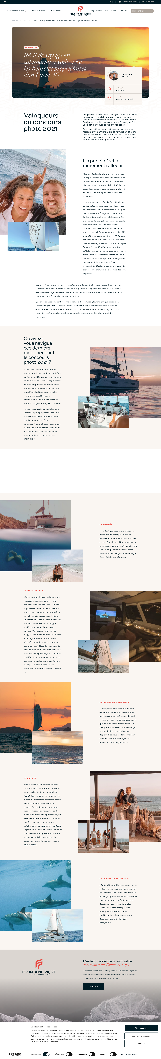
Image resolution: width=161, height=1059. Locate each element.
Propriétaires (148, 2)
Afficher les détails (128, 1054)
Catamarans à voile (15, 11)
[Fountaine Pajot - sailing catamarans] (80, 11)
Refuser (141, 1044)
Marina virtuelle (142, 11)
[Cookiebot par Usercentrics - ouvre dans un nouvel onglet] (15, 1054)
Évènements (110, 11)
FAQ (111, 2)
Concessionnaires (129, 2)
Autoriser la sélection (141, 1036)
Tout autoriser (141, 1028)
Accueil (15, 20)
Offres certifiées (38, 11)
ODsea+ (123, 11)
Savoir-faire (56, 11)
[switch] (69, 1054)
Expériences (96, 11)
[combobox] (6, 2)
